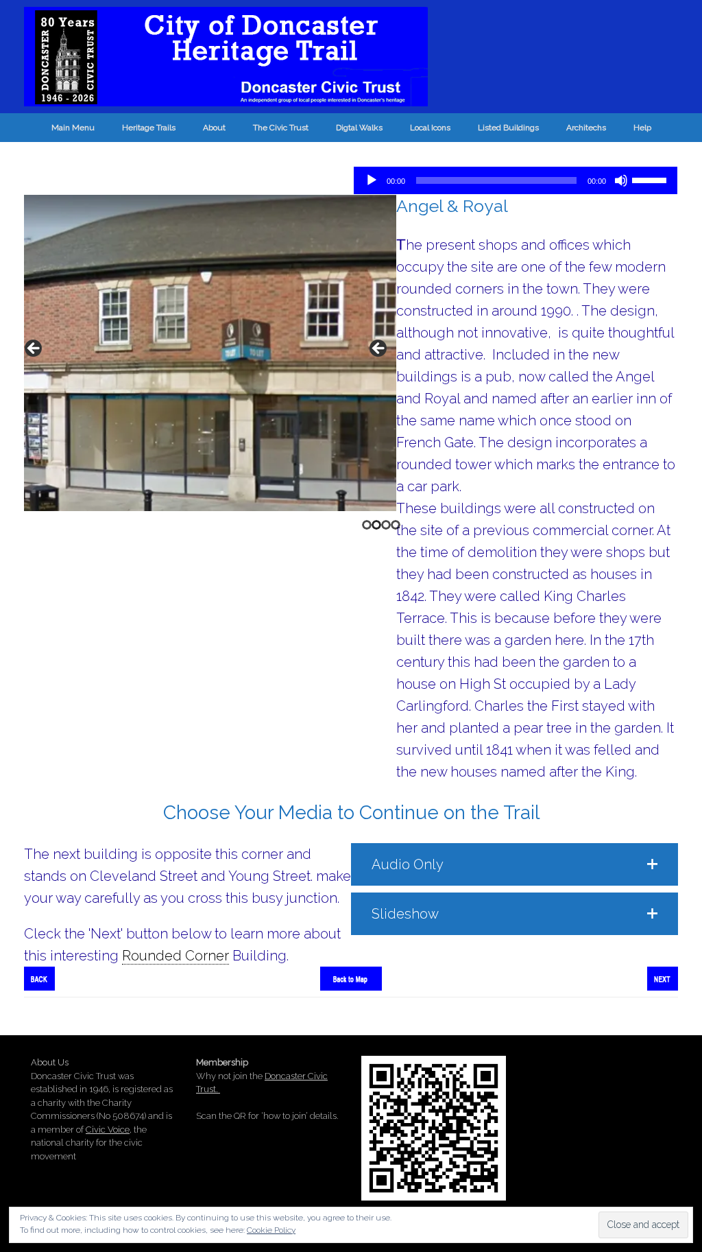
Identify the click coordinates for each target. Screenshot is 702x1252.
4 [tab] (395, 525)
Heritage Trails (149, 127)
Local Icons (430, 127)
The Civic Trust (280, 127)
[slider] (651, 179)
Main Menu (73, 127)
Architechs (586, 127)
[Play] (371, 180)
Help (642, 127)
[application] (515, 180)
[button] (514, 864)
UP (679, 1195)
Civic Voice (108, 1129)
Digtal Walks (359, 127)
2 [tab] (376, 525)
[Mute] (621, 180)
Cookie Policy (271, 1230)
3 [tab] (386, 525)
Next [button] (379, 349)
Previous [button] (34, 349)
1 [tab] (367, 525)
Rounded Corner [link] (175, 955)
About (214, 127)
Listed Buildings (508, 127)
